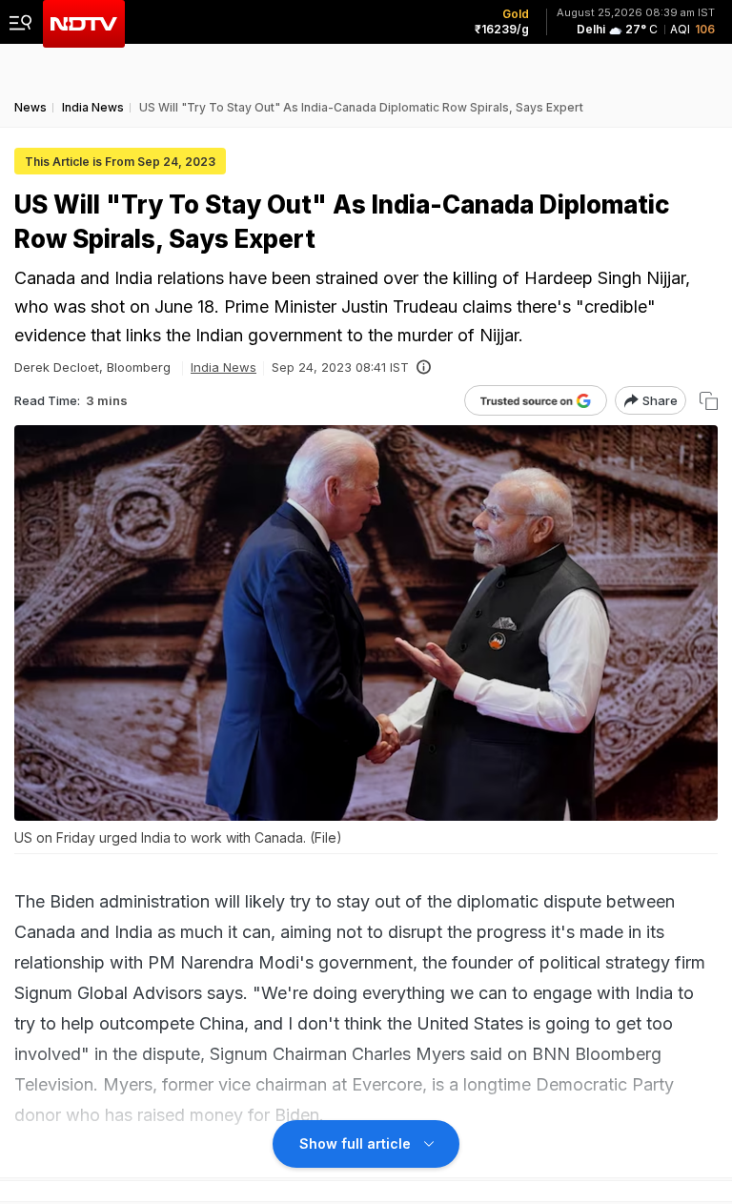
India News (223, 367)
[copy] (709, 401)
